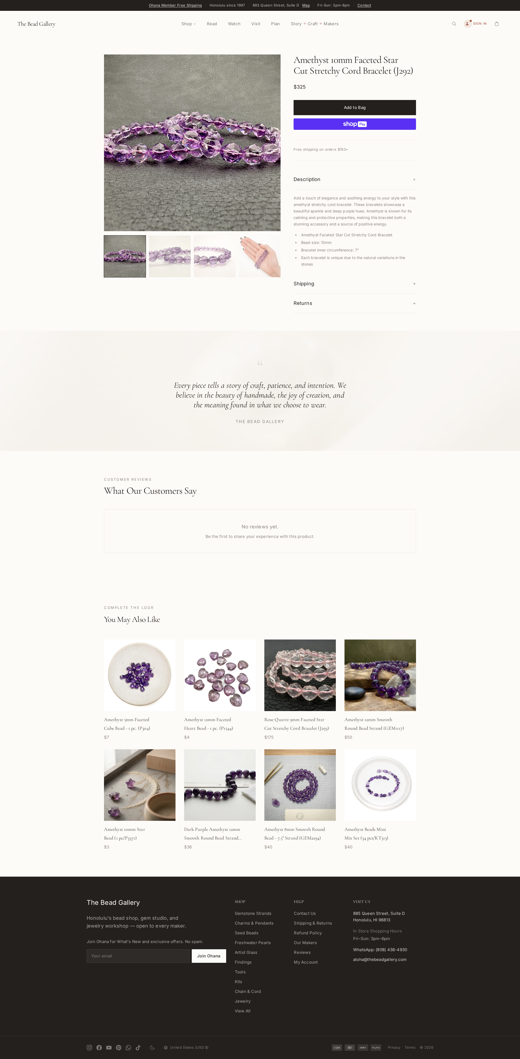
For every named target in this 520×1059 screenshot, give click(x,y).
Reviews (302, 952)
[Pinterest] (118, 1047)
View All (243, 1010)
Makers (331, 23)
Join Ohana (209, 955)
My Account (306, 962)
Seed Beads (246, 932)
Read (212, 23)
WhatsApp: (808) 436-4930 (380, 949)
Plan (275, 23)
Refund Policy (308, 932)
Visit (255, 23)
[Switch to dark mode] (152, 1047)
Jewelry (243, 1001)
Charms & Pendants (254, 923)
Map (306, 5)
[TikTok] (138, 1047)
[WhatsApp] (128, 1047)
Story (296, 23)
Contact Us (305, 913)
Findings (243, 962)
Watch (234, 23)
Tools (240, 971)
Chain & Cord (248, 991)
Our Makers (305, 942)
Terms (410, 1047)
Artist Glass (246, 952)
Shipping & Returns (313, 923)
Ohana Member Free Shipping (175, 5)
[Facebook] (99, 1047)
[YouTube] (109, 1047)
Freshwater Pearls (253, 942)
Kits (238, 981)
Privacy (394, 1047)
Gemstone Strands (253, 913)
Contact (364, 5)
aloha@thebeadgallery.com (380, 959)
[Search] (454, 24)
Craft (313, 23)
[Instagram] (89, 1047)
